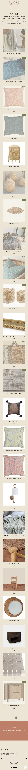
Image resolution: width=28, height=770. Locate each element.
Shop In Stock (14, 763)
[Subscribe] (26, 758)
